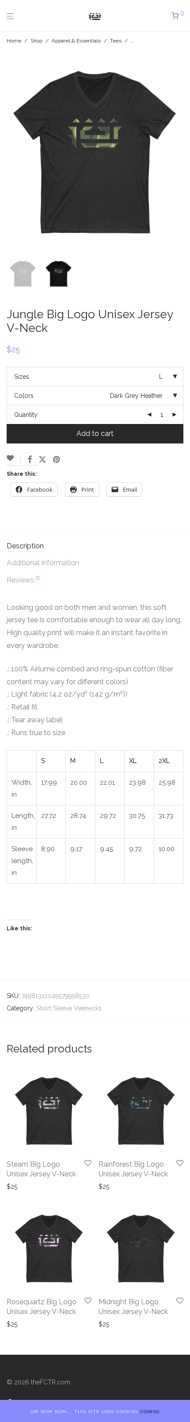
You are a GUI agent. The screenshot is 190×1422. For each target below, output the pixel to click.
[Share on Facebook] (29, 459)
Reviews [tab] (23, 579)
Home (14, 41)
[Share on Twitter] (42, 459)
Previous (8, 152)
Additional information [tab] (43, 563)
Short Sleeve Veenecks (69, 1008)
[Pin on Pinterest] (57, 459)
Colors (24, 395)
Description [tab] (25, 546)
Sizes (21, 376)
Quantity (26, 414)
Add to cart (95, 433)
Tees (116, 41)
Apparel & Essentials (76, 41)
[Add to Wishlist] (14, 458)
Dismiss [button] (150, 1410)
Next (181, 152)
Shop (36, 41)
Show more (24, 1186)
